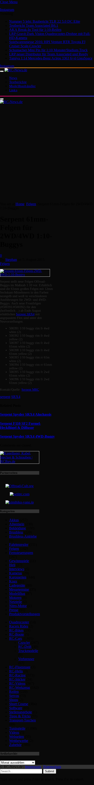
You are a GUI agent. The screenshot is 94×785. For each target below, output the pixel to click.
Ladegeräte (17, 585)
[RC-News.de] (16, 70)
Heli (12, 565)
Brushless (16, 532)
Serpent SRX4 (25, 314)
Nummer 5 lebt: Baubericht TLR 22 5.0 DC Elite (44, 21)
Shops (13, 700)
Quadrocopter (19, 622)
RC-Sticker (17, 679)
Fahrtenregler (18, 544)
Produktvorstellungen (24, 614)
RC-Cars (15, 638)
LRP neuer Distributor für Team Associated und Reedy (48, 54)
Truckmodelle (28, 651)
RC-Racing (17, 675)
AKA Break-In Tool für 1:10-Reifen (35, 30)
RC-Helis (16, 671)
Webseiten (16, 736)
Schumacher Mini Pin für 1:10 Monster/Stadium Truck (48, 50)
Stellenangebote (20, 712)
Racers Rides (18, 626)
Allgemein (16, 524)
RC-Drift (24, 647)
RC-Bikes (16, 630)
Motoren (15, 598)
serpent (5, 397)
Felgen (5, 264)
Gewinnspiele (19, 561)
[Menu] (2, 71)
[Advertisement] (47, 153)
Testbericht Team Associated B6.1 (33, 25)
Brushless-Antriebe (23, 536)
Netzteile (15, 602)
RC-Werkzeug (19, 687)
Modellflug (17, 593)
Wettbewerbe (18, 741)
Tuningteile (17, 728)
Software (15, 708)
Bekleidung (17, 528)
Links (13, 90)
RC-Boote (16, 634)
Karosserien (17, 577)
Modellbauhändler (22, 86)
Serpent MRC (30, 389)
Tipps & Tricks (20, 716)
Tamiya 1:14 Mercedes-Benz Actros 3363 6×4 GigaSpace (50, 58)
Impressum (33, 767)
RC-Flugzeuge (19, 667)
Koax (13, 581)
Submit (49, 771)
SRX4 (15, 397)
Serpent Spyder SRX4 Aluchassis (25, 414)
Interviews (16, 569)
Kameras (15, 573)
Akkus (14, 520)
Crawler (24, 642)
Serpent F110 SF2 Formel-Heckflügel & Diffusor (20, 426)
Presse (13, 610)
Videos (14, 732)
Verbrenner (26, 659)
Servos (14, 696)
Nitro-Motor (18, 606)
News (13, 78)
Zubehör (15, 745)
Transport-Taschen (22, 720)
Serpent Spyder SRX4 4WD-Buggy (27, 436)
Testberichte (18, 82)
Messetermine (19, 589)
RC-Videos (17, 683)
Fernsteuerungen (21, 553)
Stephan (11, 260)
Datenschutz (52, 767)
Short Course (18, 704)
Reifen (14, 692)
